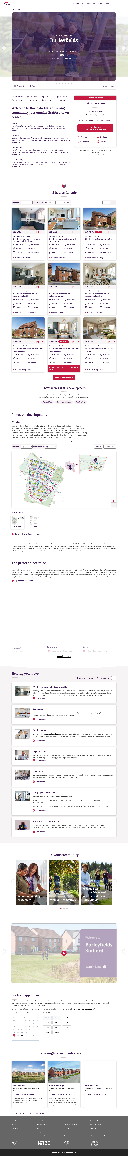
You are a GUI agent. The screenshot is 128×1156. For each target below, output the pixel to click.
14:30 (57, 1027)
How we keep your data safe (84, 1009)
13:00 (57, 1023)
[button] (29, 489)
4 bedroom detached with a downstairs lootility (25, 295)
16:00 (57, 1032)
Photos (20, 86)
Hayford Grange (56, 1085)
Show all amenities (64, 656)
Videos (35, 86)
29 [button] (33, 1035)
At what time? (48, 1013)
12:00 (67, 1018)
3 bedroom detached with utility (99, 239)
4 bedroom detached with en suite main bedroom (28, 350)
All (114, 678)
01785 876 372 (95, 111)
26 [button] (22, 1035)
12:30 (47, 1023)
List (113, 202)
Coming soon (110, 447)
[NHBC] (44, 1143)
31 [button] (14, 1038)
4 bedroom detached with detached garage (60, 295)
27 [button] (26, 1035)
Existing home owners (85, 678)
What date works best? (20, 1013)
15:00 (67, 1027)
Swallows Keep (92, 1085)
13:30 (67, 1023)
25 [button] (18, 1035)
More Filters (64, 202)
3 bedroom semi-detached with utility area (62, 240)
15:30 (47, 1032)
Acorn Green (19, 1085)
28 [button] (29, 1035)
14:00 (47, 1027)
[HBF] (94, 1143)
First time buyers (103, 678)
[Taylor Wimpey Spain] (15, 1143)
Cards (106, 202)
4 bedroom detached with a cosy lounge (99, 350)
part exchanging (51, 734)
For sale (98, 447)
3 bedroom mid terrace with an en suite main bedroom (26, 240)
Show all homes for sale (64, 378)
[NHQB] (67, 1143)
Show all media (108, 86)
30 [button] (37, 1035)
